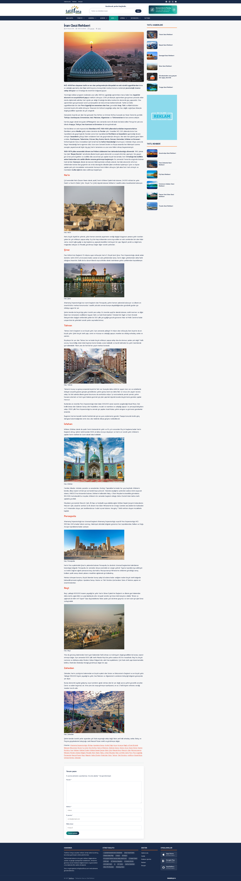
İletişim (80, 1)
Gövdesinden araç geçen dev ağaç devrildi (168, 77)
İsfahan (76, 750)
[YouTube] (176, 1)
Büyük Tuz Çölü (83, 748)
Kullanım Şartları (146, 859)
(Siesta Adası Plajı (108, 855)
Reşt (83, 755)
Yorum (68, 780)
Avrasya (120, 745)
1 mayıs (118, 855)
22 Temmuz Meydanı (116, 861)
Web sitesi (69, 824)
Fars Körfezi (93, 748)
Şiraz (110, 755)
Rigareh (88, 755)
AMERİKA (91, 18)
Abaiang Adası (120, 867)
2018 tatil (106, 861)
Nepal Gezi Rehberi (166, 45)
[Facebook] (166, 1)
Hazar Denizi (133, 748)
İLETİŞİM (147, 18)
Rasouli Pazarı (76, 755)
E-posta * (69, 815)
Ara (138, 11)
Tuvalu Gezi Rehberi (166, 206)
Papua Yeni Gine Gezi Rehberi (166, 195)
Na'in (93, 753)
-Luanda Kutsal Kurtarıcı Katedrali (112, 853)
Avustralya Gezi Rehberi (167, 153)
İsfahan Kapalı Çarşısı (97, 750)
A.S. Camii (120, 864)
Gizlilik (143, 856)
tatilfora (130, 755)
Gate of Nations (102, 748)
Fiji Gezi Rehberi (164, 174)
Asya (115, 745)
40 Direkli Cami (107, 864)
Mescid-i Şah (126, 750)
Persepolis (67, 755)
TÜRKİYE (79, 18)
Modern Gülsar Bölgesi (77, 753)
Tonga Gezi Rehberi (166, 87)
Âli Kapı (90, 745)
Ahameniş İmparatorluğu (78, 745)
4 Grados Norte (128, 861)
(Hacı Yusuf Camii (129, 853)
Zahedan (78, 758)
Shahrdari (104, 755)
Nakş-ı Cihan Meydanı (107, 753)
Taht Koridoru (122, 755)
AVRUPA (102, 18)
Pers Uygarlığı (137, 753)
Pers (130, 753)
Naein (98, 753)
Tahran (114, 755)
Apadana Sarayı (98, 745)
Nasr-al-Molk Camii (122, 753)
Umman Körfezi (69, 758)
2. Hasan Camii (133, 858)
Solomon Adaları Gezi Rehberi (166, 185)
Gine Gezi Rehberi (165, 66)
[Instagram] (169, 1)
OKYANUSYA (135, 18)
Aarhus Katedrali (129, 864)
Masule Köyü (117, 750)
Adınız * (68, 806)
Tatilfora (71, 878)
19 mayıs (124, 855)
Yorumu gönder (72, 833)
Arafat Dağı (109, 745)
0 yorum (92, 28)
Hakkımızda (67, 1)
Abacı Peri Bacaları (108, 867)
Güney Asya (124, 748)
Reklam (74, 1)
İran (72, 750)
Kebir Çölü (108, 750)
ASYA (112, 18)
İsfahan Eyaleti (84, 750)
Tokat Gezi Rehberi (166, 34)
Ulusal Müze (138, 755)
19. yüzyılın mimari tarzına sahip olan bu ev (114, 858)
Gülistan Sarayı (114, 748)
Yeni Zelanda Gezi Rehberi (165, 164)
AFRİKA (122, 18)
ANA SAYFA (69, 18)
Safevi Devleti (95, 755)
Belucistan (73, 748)
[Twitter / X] (172, 1)
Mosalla (88, 753)
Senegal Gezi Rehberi (166, 56)
